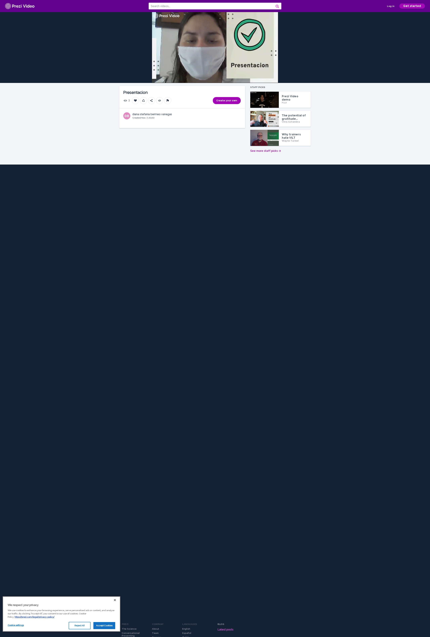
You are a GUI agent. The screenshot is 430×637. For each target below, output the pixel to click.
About (155, 629)
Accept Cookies (104, 625)
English (186, 629)
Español (186, 633)
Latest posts (225, 629)
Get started (412, 6)
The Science (129, 629)
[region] (61, 614)
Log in (390, 6)
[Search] (277, 6)
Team (155, 633)
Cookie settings (16, 625)
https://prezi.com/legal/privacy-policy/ (34, 617)
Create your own (226, 100)
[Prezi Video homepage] (19, 6)
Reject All (79, 625)
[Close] (115, 600)
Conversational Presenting (131, 634)
